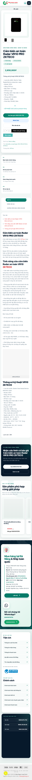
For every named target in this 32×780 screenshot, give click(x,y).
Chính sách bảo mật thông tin (12, 690)
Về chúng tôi (14, 770)
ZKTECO (5, 145)
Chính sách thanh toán (10, 705)
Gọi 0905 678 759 (16, 466)
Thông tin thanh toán (10, 652)
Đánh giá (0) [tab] (11, 204)
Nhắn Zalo (16, 120)
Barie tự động (12, 141)
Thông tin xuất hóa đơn (10, 642)
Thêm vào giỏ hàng (19, 130)
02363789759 (10, 582)
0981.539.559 (23, 729)
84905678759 (8, 617)
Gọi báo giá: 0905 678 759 (16, 115)
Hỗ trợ (16, 772)
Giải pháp (25, 770)
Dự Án (20, 770)
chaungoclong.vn (24, 776)
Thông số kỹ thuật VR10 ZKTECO (14, 229)
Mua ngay (8, 135)
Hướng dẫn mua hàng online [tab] (16, 208)
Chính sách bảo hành (10, 685)
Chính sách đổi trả (9, 695)
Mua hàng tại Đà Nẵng (13, 557)
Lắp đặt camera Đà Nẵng (11, 657)
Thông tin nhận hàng (10, 647)
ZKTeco (12, 148)
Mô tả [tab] (9, 200)
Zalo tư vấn (16, 471)
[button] (25, 3)
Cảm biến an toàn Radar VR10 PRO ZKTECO (16, 144)
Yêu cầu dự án (16, 125)
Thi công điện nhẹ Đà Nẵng (11, 662)
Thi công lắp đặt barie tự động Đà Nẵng (12, 522)
